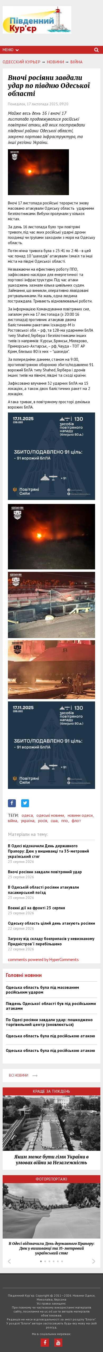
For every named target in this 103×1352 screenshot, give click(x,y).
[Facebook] (45, 1342)
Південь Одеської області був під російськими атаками (51, 1006)
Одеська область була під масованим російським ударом (42, 990)
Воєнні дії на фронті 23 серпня (36, 907)
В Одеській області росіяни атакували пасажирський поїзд (43, 890)
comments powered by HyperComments (43, 959)
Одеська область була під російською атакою (50, 1035)
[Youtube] (58, 1342)
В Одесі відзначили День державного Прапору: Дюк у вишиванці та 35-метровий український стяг (48, 851)
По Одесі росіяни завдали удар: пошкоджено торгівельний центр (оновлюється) (49, 1022)
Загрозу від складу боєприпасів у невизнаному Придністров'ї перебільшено (51, 941)
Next (93, 1261)
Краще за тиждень (51, 1091)
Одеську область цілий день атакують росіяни (51, 923)
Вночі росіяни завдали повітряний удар (45, 871)
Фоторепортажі (51, 1179)
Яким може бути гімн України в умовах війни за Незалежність (51, 1160)
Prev (9, 1261)
